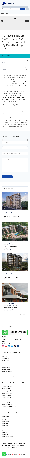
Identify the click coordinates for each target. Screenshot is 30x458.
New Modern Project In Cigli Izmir (11, 278)
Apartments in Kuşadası (7, 404)
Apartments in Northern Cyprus (9, 406)
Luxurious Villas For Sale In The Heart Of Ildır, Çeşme (11, 308)
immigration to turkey (21, 445)
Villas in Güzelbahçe (6, 430)
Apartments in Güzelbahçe (8, 401)
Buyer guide (14, 447)
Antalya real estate (6, 362)
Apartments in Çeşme (6, 399)
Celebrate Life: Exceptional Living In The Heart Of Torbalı (11, 247)
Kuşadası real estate (6, 374)
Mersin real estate (6, 367)
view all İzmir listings (22, 314)
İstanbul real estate (6, 356)
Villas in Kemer (5, 425)
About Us (4, 443)
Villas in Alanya (5, 419)
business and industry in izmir (19, 443)
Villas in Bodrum (5, 423)
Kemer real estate (6, 365)
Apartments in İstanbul (7, 386)
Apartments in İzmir (6, 388)
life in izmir (14, 445)
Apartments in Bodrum (7, 393)
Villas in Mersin (5, 427)
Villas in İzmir (4, 418)
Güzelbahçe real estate (7, 371)
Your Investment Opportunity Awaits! (11, 217)
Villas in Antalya (5, 421)
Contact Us (10, 443)
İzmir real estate (5, 358)
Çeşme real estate (6, 369)
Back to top (22, 450)
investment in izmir (6, 445)
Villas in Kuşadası (5, 434)
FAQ (19, 447)
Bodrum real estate (6, 363)
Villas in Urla (4, 432)
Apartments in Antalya (7, 391)
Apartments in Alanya (6, 390)
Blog (9, 447)
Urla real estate (5, 373)
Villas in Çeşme (5, 428)
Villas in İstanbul (5, 416)
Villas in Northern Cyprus (7, 436)
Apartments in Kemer (6, 395)
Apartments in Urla (6, 402)
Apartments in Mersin (6, 397)
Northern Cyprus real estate (8, 376)
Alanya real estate (6, 360)
